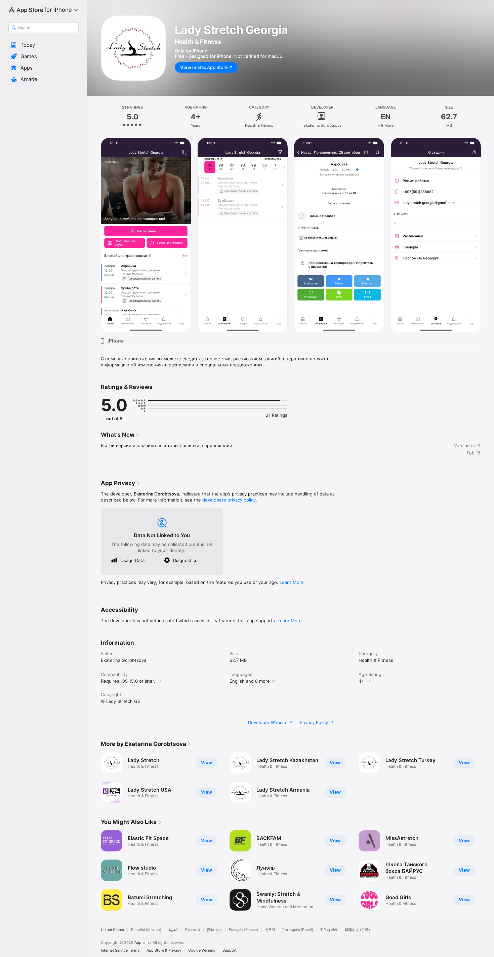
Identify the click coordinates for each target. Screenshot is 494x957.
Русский (192, 930)
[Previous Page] (94, 235)
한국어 (270, 930)
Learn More (292, 582)
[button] (43, 45)
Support (229, 950)
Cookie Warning (201, 950)
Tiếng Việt (328, 930)
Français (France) (243, 930)
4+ (361, 681)
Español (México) (146, 930)
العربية (173, 930)
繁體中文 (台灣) (357, 930)
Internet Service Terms (120, 950)
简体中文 (214, 930)
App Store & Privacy (164, 950)
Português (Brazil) (297, 930)
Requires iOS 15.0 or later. (128, 681)
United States (112, 930)
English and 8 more (250, 681)
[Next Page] (487, 235)
